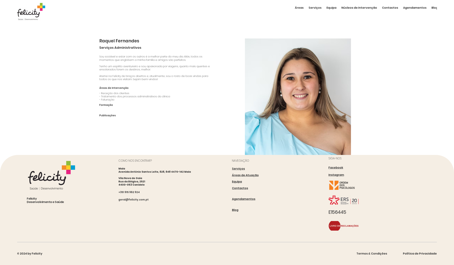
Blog (235, 210)
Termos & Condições (371, 254)
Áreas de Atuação (245, 175)
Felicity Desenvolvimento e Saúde (45, 200)
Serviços (238, 169)
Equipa (237, 182)
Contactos (240, 188)
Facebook (335, 168)
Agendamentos (243, 199)
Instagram (336, 175)
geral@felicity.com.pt (133, 199)
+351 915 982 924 (129, 192)
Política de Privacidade (420, 254)
